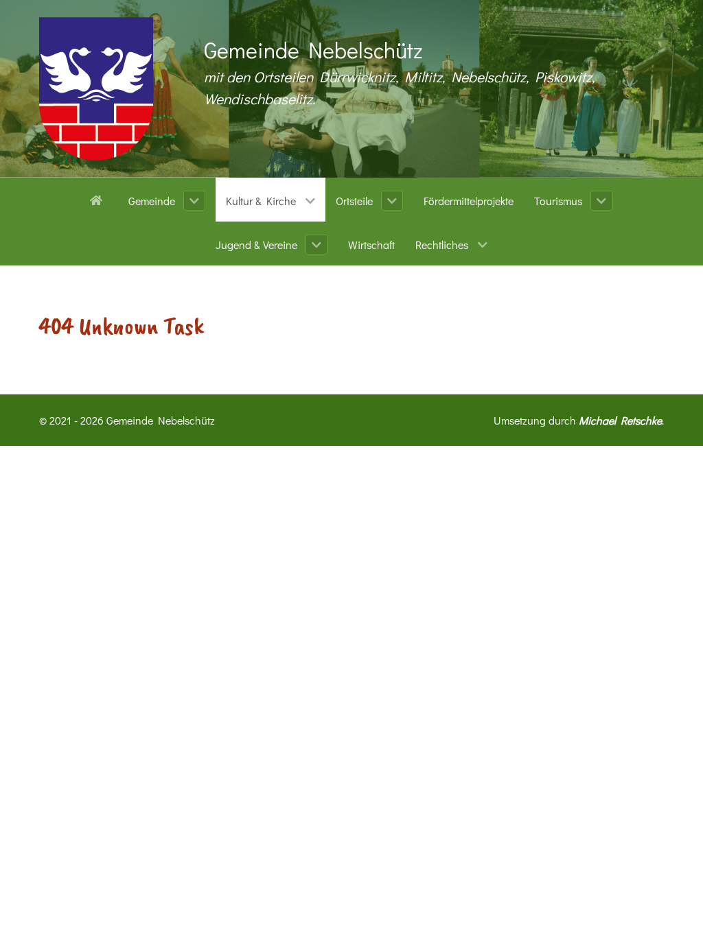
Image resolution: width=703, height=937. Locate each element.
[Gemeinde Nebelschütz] (96, 89)
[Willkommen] (98, 199)
